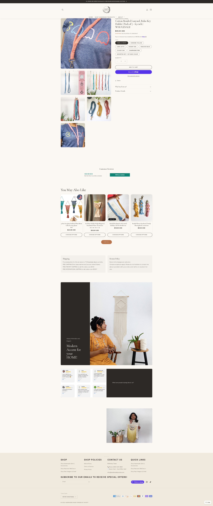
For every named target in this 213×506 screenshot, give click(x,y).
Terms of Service (89, 466)
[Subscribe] (89, 482)
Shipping (118, 33)
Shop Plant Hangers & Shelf (68, 471)
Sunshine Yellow (136, 43)
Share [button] (118, 80)
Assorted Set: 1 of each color (127, 54)
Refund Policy (88, 463)
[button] (62, 10)
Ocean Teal (132, 46)
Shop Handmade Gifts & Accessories (67, 464)
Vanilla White (121, 43)
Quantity (118, 58)
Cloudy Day (121, 50)
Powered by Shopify (82, 502)
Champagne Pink (134, 50)
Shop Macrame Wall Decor (68, 468)
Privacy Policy (88, 469)
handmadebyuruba (70, 502)
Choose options (71, 234)
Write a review (119, 175)
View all (106, 242)
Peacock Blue (145, 46)
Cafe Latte (120, 46)
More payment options (133, 76)
